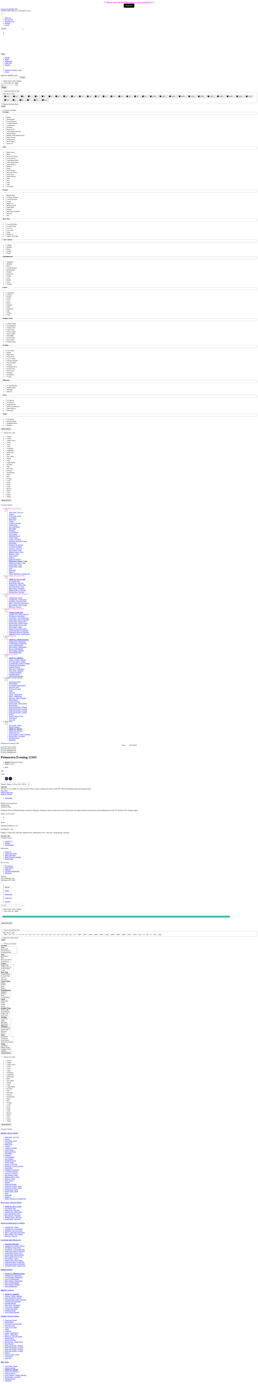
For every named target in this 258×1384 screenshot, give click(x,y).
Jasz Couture (13, 534)
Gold (8, 487)
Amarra (11, 514)
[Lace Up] (6, 978)
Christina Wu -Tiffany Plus (17, 585)
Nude (8, 485)
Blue (8, 454)
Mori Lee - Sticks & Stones (17, 698)
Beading (9, 264)
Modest (9, 166)
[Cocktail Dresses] (9, 952)
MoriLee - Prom (14, 554)
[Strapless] (6, 1051)
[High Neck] (6, 1022)
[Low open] (6, 979)
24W (202, 96)
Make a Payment (10, 855)
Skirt (8, 178)
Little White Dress (12, 162)
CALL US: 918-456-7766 (9, 9)
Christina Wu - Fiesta (15, 598)
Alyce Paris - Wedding (16, 671)
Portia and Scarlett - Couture (18, 712)
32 (145, 96)
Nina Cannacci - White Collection (19, 734)
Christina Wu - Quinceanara (18, 599)
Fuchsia (9, 470)
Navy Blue (10, 456)
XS (7, 100)
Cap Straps (10, 419)
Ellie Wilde (12, 528)
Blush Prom (12, 519)
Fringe (9, 276)
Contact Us (8, 841)
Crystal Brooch (12, 268)
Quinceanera (11, 139)
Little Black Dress (12, 160)
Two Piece (10, 186)
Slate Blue (10, 452)
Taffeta (9, 313)
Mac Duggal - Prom (15, 550)
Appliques (10, 262)
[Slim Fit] (6, 1033)
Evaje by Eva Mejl (15, 689)
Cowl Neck (10, 350)
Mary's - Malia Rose (15, 696)
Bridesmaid (8, 894)
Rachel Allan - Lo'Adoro (17, 736)
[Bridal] (9, 947)
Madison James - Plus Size (17, 590)
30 (137, 96)
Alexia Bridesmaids (15, 652)
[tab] (131, 541)
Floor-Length (11, 332)
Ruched (9, 213)
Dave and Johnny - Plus (16, 587)
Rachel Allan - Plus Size (16, 592)
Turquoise (10, 448)
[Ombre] (3, 988)
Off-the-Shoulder (12, 361)
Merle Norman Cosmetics (13, 857)
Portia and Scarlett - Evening (18, 711)
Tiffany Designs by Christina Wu (19, 574)
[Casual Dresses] (9, 951)
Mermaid (10, 389)
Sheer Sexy (10, 174)
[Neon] (3, 986)
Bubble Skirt (11, 195)
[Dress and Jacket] (6, 960)
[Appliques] (5, 992)
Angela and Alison (15, 682)
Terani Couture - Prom (16, 716)
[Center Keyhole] (7, 969)
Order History (9, 867)
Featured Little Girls (16, 612)
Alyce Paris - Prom (15, 516)
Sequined (10, 309)
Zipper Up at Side (12, 236)
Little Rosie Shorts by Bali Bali (19, 632)
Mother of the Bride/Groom (15, 135)
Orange (9, 479)
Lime (8, 444)
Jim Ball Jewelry (14, 738)
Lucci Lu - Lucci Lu (15, 548)
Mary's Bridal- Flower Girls (18, 625)
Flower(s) (10, 274)
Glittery (9, 245)
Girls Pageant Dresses (14, 131)
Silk (8, 311)
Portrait (9, 365)
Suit (8, 180)
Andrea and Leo (14, 733)
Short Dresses (11, 176)
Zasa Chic (12, 720)
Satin (8, 307)
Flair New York (14, 687)
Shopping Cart (9, 21)
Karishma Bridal (14, 674)
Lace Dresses (11, 158)
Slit (8, 215)
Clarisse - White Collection (17, 660)
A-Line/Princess (12, 385)
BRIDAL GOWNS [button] (7, 1290)
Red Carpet (10, 141)
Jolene (11, 691)
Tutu (8, 184)
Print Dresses (11, 170)
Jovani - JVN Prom (15, 539)
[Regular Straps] (6, 1047)
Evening (9, 127)
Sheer (8, 232)
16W (163, 96)
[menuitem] (131, 18)
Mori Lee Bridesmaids (16, 649)
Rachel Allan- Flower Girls (17, 621)
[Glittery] (3, 983)
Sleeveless (10, 410)
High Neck (10, 354)
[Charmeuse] (4, 1001)
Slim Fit (9, 391)
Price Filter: (7, 83)
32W (240, 96)
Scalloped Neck (12, 367)
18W (173, 96)
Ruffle (9, 280)
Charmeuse (10, 293)
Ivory (8, 483)
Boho (8, 154)
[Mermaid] (6, 1031)
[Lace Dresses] (6, 961)
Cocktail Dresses (12, 123)
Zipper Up (10, 234)
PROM (7, 887)
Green (9, 442)
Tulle (8, 315)
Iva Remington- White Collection (19, 663)
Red (8, 477)
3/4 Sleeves (10, 402)
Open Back (10, 207)
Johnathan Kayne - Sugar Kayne (19, 634)
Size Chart (4, 791)
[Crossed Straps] (6, 976)
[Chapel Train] (5, 1013)
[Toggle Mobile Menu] (1, 882)
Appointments (9, 845)
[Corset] (7, 970)
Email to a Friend (6, 794)
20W (183, 96)
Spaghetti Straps (12, 423)
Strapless (9, 373)
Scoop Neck (11, 369)
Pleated (9, 209)
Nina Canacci (13, 556)
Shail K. (11, 714)
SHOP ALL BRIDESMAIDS (19, 640)
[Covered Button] (6, 974)
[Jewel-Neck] (6, 1024)
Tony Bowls (13, 718)
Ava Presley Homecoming (17, 685)
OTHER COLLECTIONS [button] (13, 678)
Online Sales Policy (7, 792)
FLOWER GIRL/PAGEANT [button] (11, 1240)
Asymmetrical (11, 326)
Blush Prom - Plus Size (16, 583)
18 (90, 96)
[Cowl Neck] (6, 1019)
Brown (9, 489)
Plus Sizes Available (13, 211)
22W (192, 96)
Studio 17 (12, 572)
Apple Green (11, 440)
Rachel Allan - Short (15, 566)
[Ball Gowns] (6, 956)
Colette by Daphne (15, 523)
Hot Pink (10, 468)
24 (114, 96)
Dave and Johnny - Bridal (17, 662)
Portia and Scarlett (14, 559)
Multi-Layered (11, 205)
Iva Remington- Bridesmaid (18, 643)
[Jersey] (4, 1006)
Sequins (9, 284)
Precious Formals (14, 702)
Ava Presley (13, 518)
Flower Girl (10, 129)
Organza (9, 305)
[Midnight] (10, 778)
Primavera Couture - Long (18, 561)
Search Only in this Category (12, 81)
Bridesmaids (11, 119)
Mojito (9, 438)
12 (66, 96)
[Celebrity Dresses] (7, 967)
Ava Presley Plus (14, 581)
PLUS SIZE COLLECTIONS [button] (11, 1202)
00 (16, 96)
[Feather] (4, 1004)
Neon (8, 249)
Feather (9, 272)
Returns (7, 843)
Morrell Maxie (13, 700)
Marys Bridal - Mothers (16, 650)
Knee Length (11, 334)
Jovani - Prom (13, 538)
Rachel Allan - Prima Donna (18, 703)
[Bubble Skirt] (7, 965)
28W (221, 96)
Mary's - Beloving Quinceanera (19, 603)
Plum (8, 475)
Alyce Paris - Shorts (15, 725)
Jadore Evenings (14, 727)
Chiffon (9, 295)
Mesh (8, 303)
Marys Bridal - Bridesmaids (17, 647)
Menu (3, 54)
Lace (8, 278)
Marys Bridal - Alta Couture (18, 605)
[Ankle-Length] (5, 1010)
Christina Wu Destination (17, 665)
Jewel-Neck (10, 357)
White (9, 497)
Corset (9, 201)
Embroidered (11, 270)
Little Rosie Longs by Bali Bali (19, 620)
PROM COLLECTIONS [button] (9, 1133)
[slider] (231, 916)
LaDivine (12, 693)
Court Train (10, 330)
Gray (8, 493)
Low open (10, 230)
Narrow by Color (9, 433)
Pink (8, 466)
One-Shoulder (11, 363)
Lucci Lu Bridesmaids (16, 645)
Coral (8, 481)
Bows (9, 266)
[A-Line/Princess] (6, 1028)
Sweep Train (11, 338)
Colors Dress (13, 525)
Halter (9, 352)
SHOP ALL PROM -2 (16, 731)
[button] (7, 57)
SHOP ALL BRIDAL (16, 658)
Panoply (11, 557)
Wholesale (12, 740)
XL (37, 100)
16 (82, 96)
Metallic (9, 247)
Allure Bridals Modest (16, 676)
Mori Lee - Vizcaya (15, 607)
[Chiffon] (4, 1003)
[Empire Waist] (6, 1030)
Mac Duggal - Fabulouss (17, 588)
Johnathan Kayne (14, 536)
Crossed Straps (11, 226)
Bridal (9, 117)
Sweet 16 (10, 143)
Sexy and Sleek (12, 172)
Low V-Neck (11, 359)
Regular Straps (11, 421)
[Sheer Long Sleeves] (7, 1042)
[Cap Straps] (6, 1046)
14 (74, 96)
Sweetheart (10, 375)
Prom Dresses (11, 137)
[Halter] (6, 1021)
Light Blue (10, 450)
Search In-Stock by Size (11, 91)
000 (7, 96)
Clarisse (11, 521)
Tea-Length (10, 340)
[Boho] (6, 958)
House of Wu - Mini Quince (18, 629)
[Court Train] (5, 1015)
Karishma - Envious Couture (18, 541)
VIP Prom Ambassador (12, 871)
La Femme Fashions (15, 547)
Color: (3, 774)
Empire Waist (11, 387)
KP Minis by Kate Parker (17, 616)
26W (211, 96)
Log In (7, 25)
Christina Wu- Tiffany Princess (18, 614)
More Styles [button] (8, 721)
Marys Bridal (13, 683)
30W (231, 96)
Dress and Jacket (12, 156)
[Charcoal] (6, 778)
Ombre (9, 251)
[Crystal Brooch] (5, 997)
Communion (11, 125)
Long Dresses (11, 164)
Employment (9, 859)
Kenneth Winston (14, 667)
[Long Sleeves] (7, 1040)
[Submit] (23, 29)
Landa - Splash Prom (15, 694)
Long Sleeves (11, 404)
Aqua (8, 446)
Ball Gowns (11, 152)
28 (129, 96)
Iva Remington (13, 532)
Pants (8, 168)
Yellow (9, 436)
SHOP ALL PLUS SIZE (17, 579)
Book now (129, 5)
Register (7, 23)
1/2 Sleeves (10, 400)
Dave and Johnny (14, 527)
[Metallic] (3, 985)
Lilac (8, 460)
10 (59, 96)
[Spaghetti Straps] (6, 1049)
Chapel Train (11, 328)
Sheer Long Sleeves (13, 406)
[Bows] (5, 995)
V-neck (9, 377)
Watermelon (11, 472)
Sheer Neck (10, 371)
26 (122, 96)
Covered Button (12, 224)
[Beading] (5, 994)
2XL (45, 100)
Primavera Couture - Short (17, 563)
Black (9, 491)
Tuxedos (7, 901)
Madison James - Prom (16, 552)
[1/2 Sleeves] (7, 1037)
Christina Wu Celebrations (17, 641)
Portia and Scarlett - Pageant (18, 707)
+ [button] (6, 577)
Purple (9, 458)
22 (106, 96)
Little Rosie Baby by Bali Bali (18, 630)
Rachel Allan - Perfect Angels (18, 623)
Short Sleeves (11, 408)
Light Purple (11, 462)
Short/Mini (10, 336)
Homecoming (11, 133)
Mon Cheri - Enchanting (16, 669)
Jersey (9, 299)
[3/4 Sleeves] (7, 1038)
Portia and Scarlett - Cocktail (18, 709)
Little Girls (8, 898)
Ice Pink (9, 464)
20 (98, 96)
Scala (10, 568)
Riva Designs (13, 705)
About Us (8, 852)
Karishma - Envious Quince (18, 601)
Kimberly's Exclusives (16, 545)
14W (154, 96)
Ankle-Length (11, 324)
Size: (2, 771)
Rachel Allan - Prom (15, 565)
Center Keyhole (12, 199)
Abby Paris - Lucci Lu (16, 512)
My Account (9, 20)
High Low (10, 203)
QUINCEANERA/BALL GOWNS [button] (13, 1223)
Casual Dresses (12, 121)
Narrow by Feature (10, 110)
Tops (8, 182)
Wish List (8, 18)
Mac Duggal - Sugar (15, 627)
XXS (250, 96)
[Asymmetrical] (5, 1012)
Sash (8, 282)
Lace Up (9, 228)
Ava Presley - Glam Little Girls (19, 618)
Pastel (9, 253)
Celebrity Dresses (12, 197)
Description (8, 798)
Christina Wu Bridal (15, 672)
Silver (9, 495)
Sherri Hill (12, 570)
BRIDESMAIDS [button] (6, 1270)
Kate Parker (12, 543)
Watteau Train (11, 342)
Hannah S (12, 530)
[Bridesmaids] (9, 949)
